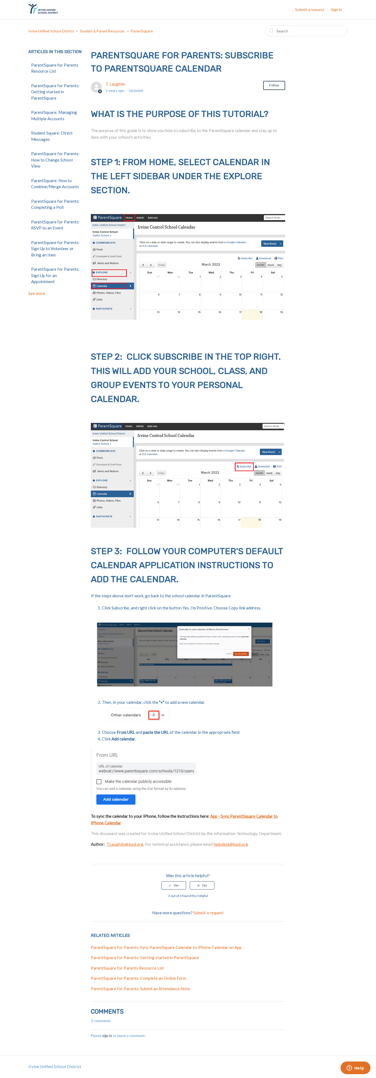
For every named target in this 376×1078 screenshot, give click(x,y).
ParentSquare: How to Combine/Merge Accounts (55, 183)
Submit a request (310, 9)
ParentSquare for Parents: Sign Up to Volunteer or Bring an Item (55, 248)
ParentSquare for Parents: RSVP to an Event (55, 225)
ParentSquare (142, 31)
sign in (107, 1035)
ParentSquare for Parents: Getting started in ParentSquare (55, 91)
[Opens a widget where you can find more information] (355, 1068)
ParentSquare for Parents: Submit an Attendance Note (140, 988)
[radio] (173, 885)
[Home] (43, 12)
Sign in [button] (336, 9)
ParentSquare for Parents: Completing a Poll (55, 204)
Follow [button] (274, 85)
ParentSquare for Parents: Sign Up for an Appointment (55, 275)
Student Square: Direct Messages (52, 136)
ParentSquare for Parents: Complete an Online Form (138, 978)
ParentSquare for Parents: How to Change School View (55, 159)
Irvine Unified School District (51, 31)
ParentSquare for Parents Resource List (54, 68)
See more (36, 293)
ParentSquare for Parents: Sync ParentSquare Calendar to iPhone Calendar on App (166, 947)
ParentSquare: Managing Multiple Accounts (54, 115)
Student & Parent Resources (102, 31)
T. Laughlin (115, 83)
